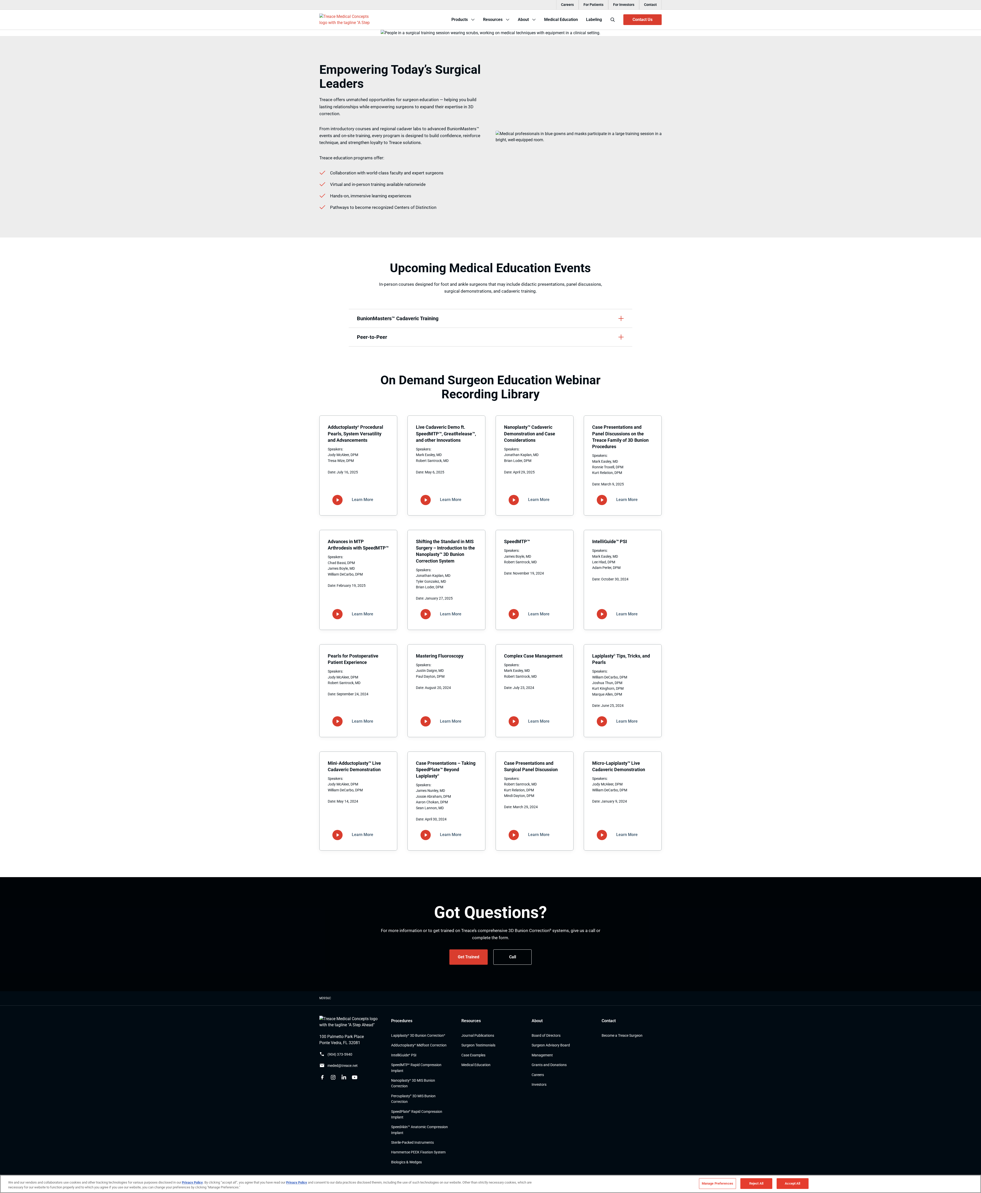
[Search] (612, 19)
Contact (650, 5)
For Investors (623, 5)
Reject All (756, 1183)
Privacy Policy (192, 1182)
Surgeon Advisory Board (551, 1045)
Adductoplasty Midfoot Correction (419, 1045)
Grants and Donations (549, 1065)
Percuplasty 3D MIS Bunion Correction (413, 1099)
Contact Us (642, 19)
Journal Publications (477, 1035)
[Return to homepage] (350, 1022)
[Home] (345, 19)
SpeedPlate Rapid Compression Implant (416, 1114)
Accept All (792, 1183)
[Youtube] (355, 1077)
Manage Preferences (717, 1183)
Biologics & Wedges (406, 1162)
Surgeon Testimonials (478, 1045)
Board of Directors (546, 1035)
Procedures (401, 1020)
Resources (471, 1020)
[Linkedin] (344, 1077)
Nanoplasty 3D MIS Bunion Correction (413, 1083)
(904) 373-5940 (340, 1054)
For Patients (593, 5)
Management (542, 1055)
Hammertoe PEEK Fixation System (418, 1152)
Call (512, 957)
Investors (539, 1084)
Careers (567, 5)
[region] (490, 1184)
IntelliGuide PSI (403, 1055)
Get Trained (468, 957)
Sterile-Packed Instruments (412, 1142)
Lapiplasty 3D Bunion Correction (418, 1035)
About (537, 1020)
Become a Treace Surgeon (622, 1035)
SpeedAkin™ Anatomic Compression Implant (419, 1130)
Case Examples (473, 1055)
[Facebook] (322, 1077)
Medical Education (476, 1065)
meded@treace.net (343, 1066)
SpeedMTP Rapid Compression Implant (416, 1068)
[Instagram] (333, 1077)
